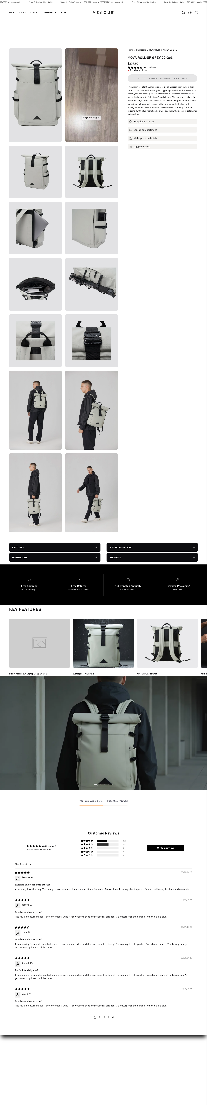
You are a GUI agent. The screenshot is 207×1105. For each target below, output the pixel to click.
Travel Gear (151, 1073)
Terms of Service (86, 1078)
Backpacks (141, 49)
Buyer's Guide (114, 1063)
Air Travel (150, 1048)
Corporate (53, 1063)
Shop (50, 1048)
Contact (52, 1058)
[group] (103, 647)
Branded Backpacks (117, 1053)
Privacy (81, 1073)
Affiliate (81, 1053)
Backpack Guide (154, 1053)
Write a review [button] (165, 847)
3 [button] (104, 1017)
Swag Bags (112, 1058)
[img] (22, 872)
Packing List (152, 1063)
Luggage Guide (153, 1058)
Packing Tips (152, 1068)
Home (130, 49)
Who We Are (84, 1048)
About (51, 1053)
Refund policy (84, 1068)
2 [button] (99, 1017)
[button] (22, 12)
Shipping (82, 1058)
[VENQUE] (103, 13)
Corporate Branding (117, 1048)
